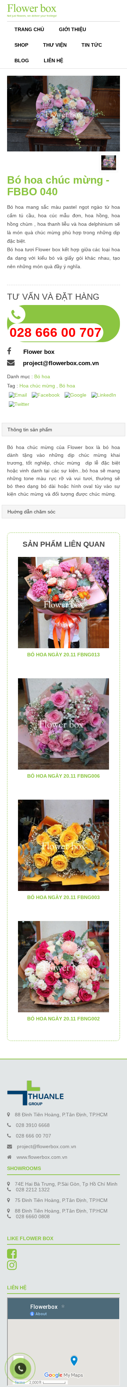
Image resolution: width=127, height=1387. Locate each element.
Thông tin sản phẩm (29, 429)
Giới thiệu (72, 29)
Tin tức (91, 45)
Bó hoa (42, 376)
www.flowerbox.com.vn (42, 1157)
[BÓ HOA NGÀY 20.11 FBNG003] (63, 844)
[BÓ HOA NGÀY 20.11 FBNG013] (63, 602)
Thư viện (55, 45)
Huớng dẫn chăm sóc (31, 511)
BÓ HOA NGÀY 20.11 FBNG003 (63, 897)
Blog (21, 60)
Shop (21, 45)
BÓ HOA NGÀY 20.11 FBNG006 (63, 776)
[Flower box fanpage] (12, 1256)
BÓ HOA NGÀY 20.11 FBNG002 (63, 1018)
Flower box (37, 352)
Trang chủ (29, 29)
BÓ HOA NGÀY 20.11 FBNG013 (63, 654)
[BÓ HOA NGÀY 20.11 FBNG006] (63, 723)
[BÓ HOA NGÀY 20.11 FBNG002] (63, 966)
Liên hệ (53, 60)
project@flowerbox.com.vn (61, 363)
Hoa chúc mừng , (39, 386)
